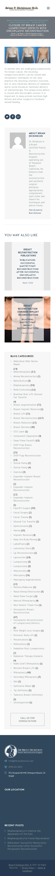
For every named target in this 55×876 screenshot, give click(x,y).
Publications (28, 255)
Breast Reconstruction (16, 20)
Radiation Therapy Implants (28, 656)
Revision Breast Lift (24, 668)
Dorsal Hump (20, 463)
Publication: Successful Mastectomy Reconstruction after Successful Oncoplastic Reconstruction (27, 269)
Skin (15, 681)
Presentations (20, 639)
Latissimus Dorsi (22, 548)
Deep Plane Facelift (24, 440)
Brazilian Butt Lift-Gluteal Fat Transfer (27, 396)
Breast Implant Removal (26, 409)
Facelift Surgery (22, 508)
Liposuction (19, 557)
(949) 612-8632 (15, 767)
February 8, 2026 (27, 333)
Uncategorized (21, 702)
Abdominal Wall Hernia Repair (25, 363)
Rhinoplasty (19, 672)
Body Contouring (22, 389)
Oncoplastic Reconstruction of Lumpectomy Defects (28, 622)
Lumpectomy (32, 20)
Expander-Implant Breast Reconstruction (27, 478)
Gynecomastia (21, 526)
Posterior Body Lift (23, 635)
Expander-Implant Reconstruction (28, 313)
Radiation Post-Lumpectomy (28, 648)
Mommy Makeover (23, 587)
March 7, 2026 (28, 283)
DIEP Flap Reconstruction (27, 455)
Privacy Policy (28, 867)
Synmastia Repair (22, 685)
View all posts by (35, 211)
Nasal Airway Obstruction (26, 591)
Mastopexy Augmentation (27, 579)
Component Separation (25, 435)
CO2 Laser (19, 431)
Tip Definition (20, 690)
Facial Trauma (20, 517)
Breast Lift (19, 413)
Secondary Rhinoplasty (25, 676)
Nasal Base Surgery (23, 596)
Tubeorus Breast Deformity (28, 694)
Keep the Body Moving (25, 539)
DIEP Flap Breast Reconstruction (22, 446)
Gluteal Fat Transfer (24, 521)
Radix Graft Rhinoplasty (26, 663)
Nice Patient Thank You (25, 605)
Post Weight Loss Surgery (26, 630)
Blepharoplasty (21, 385)
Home (13, 33)
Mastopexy (19, 575)
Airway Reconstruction (25, 376)
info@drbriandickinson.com (21, 761)
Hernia (16, 530)
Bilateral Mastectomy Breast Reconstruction (27, 324)
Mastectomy (20, 570)
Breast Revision (21, 427)
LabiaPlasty (19, 543)
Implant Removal (22, 535)
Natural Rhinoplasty (24, 600)
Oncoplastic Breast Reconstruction (29, 21)
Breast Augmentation (25, 404)
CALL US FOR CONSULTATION (27, 719)
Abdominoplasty (22, 371)
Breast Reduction (22, 422)
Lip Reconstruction (23, 552)
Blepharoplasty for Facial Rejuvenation (28, 838)
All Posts (20, 33)
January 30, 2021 (38, 22)
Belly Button (20, 380)
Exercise (17, 472)
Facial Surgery (20, 512)
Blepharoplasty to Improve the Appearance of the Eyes (24, 832)
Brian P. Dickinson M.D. (19, 864)
